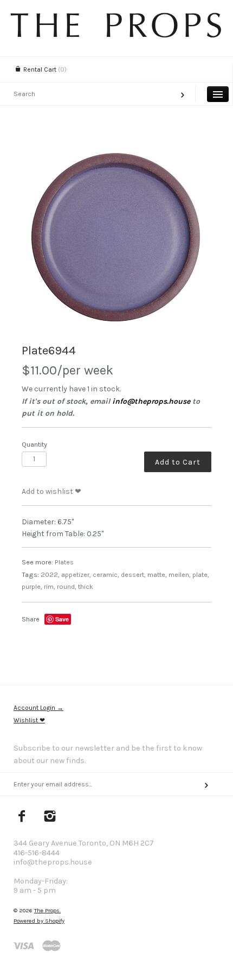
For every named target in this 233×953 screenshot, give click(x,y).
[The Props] (116, 35)
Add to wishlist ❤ (51, 491)
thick (85, 586)
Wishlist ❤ (29, 720)
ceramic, (106, 574)
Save (62, 619)
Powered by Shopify (39, 920)
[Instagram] (50, 817)
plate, (200, 574)
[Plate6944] (116, 236)
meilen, (180, 574)
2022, (50, 574)
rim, (49, 586)
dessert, (133, 574)
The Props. (47, 910)
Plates (64, 562)
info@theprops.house (151, 401)
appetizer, (76, 574)
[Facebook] (22, 817)
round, (66, 586)
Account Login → (38, 707)
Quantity (34, 444)
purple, (32, 586)
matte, (157, 574)
